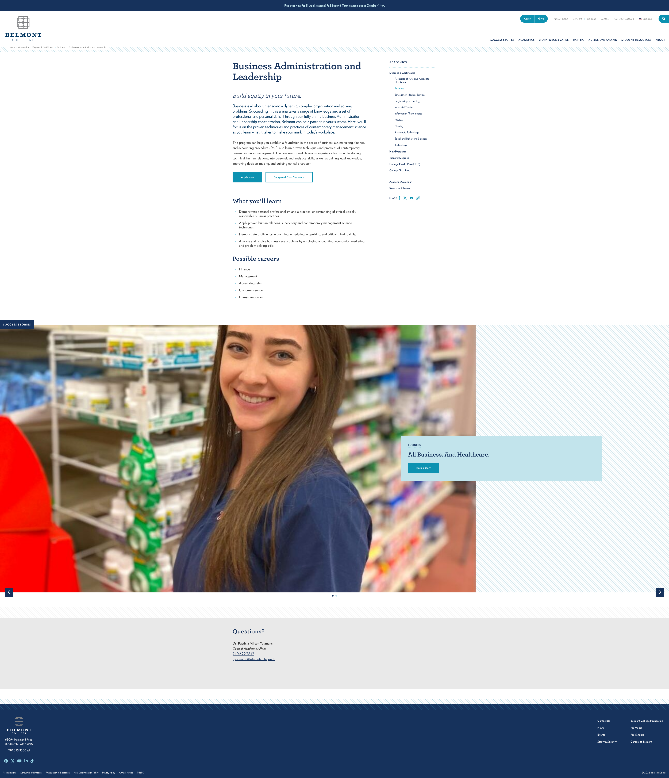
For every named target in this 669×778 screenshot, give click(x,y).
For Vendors (637, 734)
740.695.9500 (19, 750)
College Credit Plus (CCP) (404, 164)
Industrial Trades (404, 107)
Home (12, 47)
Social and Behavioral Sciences (411, 138)
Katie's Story (423, 467)
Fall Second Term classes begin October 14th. (334, 5)
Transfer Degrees (399, 157)
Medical (399, 119)
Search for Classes (399, 188)
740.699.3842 (243, 654)
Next (660, 592)
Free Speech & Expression (57, 772)
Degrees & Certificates (42, 47)
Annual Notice (126, 772)
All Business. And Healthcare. (449, 454)
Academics (23, 47)
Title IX (140, 772)
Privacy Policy (108, 772)
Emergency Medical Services (410, 94)
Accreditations (9, 772)
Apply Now (247, 177)
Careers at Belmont (641, 741)
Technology (401, 145)
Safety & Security (607, 741)
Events (601, 734)
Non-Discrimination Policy (86, 772)
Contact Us (603, 720)
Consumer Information (31, 772)
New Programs (397, 151)
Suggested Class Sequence (289, 177)
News (600, 727)
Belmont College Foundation (646, 720)
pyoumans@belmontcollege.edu (254, 659)
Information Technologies (408, 113)
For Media (636, 727)
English (647, 18)
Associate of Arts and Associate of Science (412, 80)
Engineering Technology (408, 101)
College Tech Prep (399, 170)
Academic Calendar (400, 181)
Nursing (399, 126)
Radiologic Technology (407, 132)
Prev (9, 592)
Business (61, 47)
